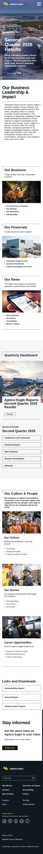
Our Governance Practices (17, 206)
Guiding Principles (13, 551)
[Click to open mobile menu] (39, 4)
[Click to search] (33, 778)
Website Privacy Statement (12, 839)
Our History (10, 607)
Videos (17, 324)
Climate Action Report (18, 707)
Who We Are (7, 786)
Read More (10, 414)
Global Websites (29, 804)
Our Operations (12, 212)
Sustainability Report (18, 689)
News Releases (12, 315)
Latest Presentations (15, 267)
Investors (6, 790)
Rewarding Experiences (15, 654)
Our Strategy (11, 209)
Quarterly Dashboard (15, 264)
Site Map (26, 800)
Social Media (11, 321)
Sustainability (12, 214)
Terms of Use (7, 835)
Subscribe (11, 748)
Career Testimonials (14, 657)
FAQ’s (4, 804)
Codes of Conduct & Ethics (16, 554)
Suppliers (5, 800)
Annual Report (15, 698)
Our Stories (11, 318)
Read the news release (14, 74)
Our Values (10, 549)
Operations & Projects (31, 786)
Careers (26, 794)
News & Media (8, 794)
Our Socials (10, 604)
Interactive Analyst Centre (17, 261)
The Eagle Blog (12, 601)
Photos (9, 324)
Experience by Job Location (17, 651)
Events (29, 267)
